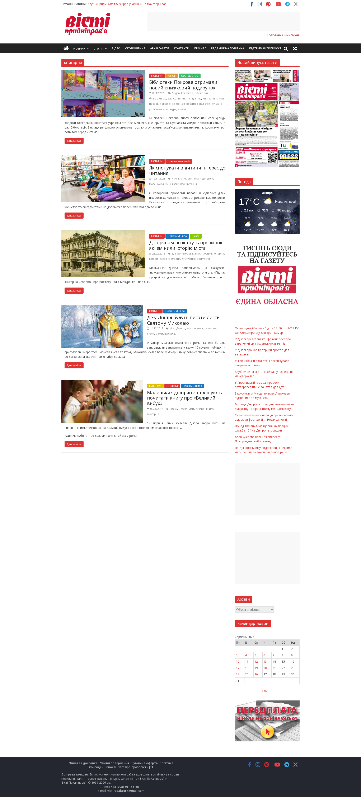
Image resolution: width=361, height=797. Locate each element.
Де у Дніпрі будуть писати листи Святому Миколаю (183, 320)
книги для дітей (203, 178)
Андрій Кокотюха (182, 93)
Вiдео (116, 48)
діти (172, 328)
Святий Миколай (166, 334)
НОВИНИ (157, 76)
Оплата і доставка (83, 763)
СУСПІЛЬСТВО (189, 76)
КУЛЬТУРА (155, 386)
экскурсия (203, 259)
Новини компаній (179, 161)
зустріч (207, 253)
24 (237, 674)
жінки (198, 253)
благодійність (157, 98)
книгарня (209, 98)
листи (150, 334)
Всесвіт (183, 409)
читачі (182, 109)
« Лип (265, 691)
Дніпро (176, 253)
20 (265, 668)
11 (246, 661)
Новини (79, 48)
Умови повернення (114, 763)
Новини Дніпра (177, 236)
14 (274, 661)
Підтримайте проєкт (265, 48)
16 (292, 661)
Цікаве (196, 236)
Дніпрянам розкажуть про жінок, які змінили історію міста (186, 245)
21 (274, 668)
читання (191, 184)
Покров (153, 104)
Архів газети (159, 48)
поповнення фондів (172, 104)
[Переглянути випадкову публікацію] (295, 48)
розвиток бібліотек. (198, 104)
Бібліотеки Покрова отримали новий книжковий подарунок (183, 84)
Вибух (173, 409)
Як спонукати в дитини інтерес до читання (187, 170)
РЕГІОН (172, 76)
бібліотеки (201, 93)
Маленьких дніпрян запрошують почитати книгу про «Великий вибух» (184, 397)
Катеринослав (158, 259)
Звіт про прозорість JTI (135, 767)
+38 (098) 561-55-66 (125, 787)
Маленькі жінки (158, 184)
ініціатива (195, 98)
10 (237, 661)
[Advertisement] (223, 21)
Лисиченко (189, 259)
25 (246, 674)
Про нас (200, 48)
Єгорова (187, 253)
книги (220, 98)
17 (237, 668)
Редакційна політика (227, 48)
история (219, 253)
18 (246, 668)
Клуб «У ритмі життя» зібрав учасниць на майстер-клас (127, 4)
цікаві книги (177, 184)
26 (256, 674)
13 (265, 661)
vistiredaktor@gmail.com (126, 791)
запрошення (195, 328)
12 (256, 661)
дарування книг (178, 98)
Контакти (181, 48)
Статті (99, 48)
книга (175, 178)
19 (256, 668)
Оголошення (135, 48)
